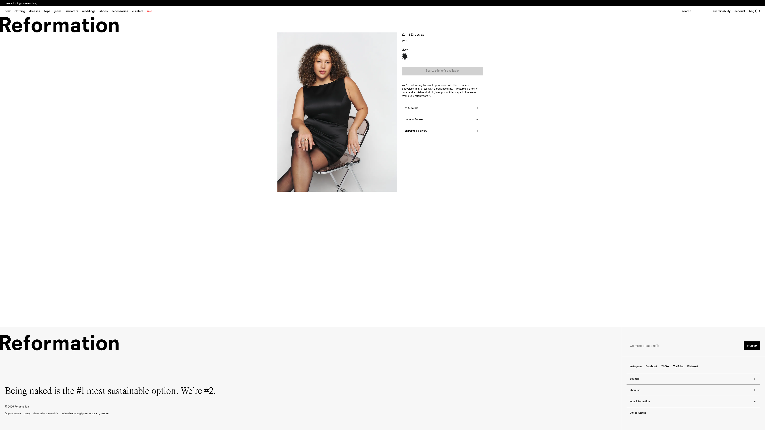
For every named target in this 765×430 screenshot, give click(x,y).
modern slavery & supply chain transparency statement (85, 413)
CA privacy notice (13, 413)
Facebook (651, 366)
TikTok (665, 366)
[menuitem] (10, 11)
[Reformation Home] (382, 24)
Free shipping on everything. (21, 3)
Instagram (636, 366)
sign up (752, 345)
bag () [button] (754, 11)
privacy (27, 413)
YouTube (678, 366)
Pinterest (692, 366)
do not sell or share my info (45, 413)
